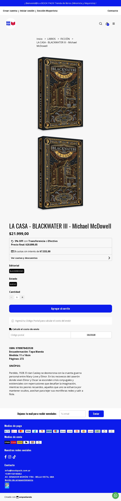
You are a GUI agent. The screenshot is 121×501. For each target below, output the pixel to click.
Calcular (91, 335)
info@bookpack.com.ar (17, 470)
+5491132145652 (13, 473)
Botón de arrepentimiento (19, 480)
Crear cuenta (10, 10)
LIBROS (51, 38)
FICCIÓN (65, 38)
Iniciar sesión (27, 10)
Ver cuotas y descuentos (24, 258)
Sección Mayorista (47, 10)
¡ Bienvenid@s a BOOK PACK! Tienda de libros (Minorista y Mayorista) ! (60, 3)
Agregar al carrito (60, 308)
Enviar (96, 413)
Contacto (113, 10)
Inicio (40, 38)
